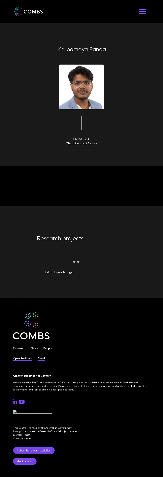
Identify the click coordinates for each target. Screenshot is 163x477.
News (34, 348)
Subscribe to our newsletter (33, 450)
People (47, 348)
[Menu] (142, 11)
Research (19, 348)
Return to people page (58, 272)
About (41, 358)
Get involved (24, 461)
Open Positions (22, 358)
